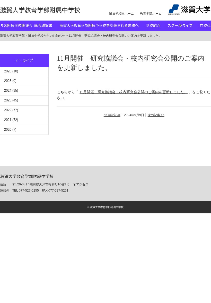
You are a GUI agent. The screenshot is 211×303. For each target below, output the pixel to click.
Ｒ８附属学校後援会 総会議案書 (29, 25)
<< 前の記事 (112, 115)
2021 (7, 120)
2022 (7, 110)
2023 (7, 100)
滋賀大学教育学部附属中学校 (40, 10)
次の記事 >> (156, 115)
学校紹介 (157, 25)
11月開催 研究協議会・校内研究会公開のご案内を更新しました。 (134, 92)
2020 (7, 129)
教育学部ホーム (151, 13)
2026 (7, 71)
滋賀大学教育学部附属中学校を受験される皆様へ (102, 25)
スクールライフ (184, 25)
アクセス (82, 184)
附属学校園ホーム (121, 13)
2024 (7, 90)
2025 (7, 81)
